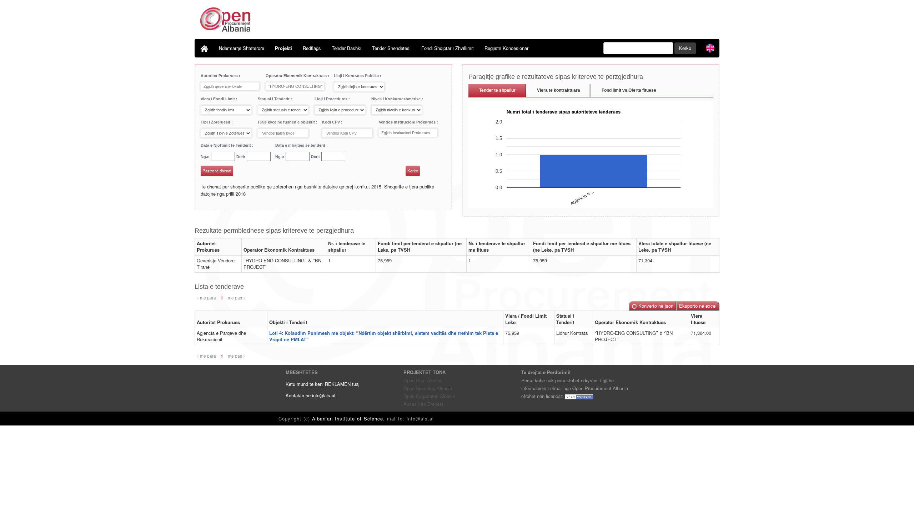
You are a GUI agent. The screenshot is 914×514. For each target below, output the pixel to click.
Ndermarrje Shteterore (241, 48)
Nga (204, 157)
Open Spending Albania (427, 388)
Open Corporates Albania (429, 396)
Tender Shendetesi (391, 48)
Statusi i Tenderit (274, 99)
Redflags (312, 48)
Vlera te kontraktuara (558, 90)
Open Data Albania (422, 380)
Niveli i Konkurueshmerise (396, 99)
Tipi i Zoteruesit (216, 122)
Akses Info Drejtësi (423, 403)
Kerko (685, 48)
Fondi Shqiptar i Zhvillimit (447, 48)
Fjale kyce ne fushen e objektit (287, 122)
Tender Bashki (346, 48)
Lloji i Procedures (331, 99)
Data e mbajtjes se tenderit (300, 145)
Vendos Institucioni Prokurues (408, 122)
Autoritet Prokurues (220, 76)
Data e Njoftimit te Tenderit (226, 145)
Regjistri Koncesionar (506, 48)
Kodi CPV (331, 122)
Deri (240, 157)
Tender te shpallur (497, 90)
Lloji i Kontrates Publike (357, 76)
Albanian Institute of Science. (349, 418)
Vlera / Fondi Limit (218, 99)
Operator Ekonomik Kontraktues (297, 76)
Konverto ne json (655, 305)
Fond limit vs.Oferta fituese (629, 90)
